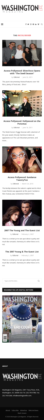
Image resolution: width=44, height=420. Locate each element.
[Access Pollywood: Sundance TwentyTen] (22, 159)
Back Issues (22, 413)
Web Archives (33, 410)
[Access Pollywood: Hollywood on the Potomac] (22, 103)
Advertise (23, 410)
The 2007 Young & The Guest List (22, 251)
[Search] (42, 24)
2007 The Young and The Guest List (22, 230)
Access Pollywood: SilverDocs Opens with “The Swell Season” (22, 72)
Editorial (17, 77)
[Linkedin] (35, 24)
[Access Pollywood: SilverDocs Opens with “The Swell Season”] (22, 53)
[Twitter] (28, 24)
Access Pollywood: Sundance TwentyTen (22, 178)
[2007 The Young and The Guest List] (22, 213)
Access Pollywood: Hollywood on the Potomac (22, 122)
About (8, 410)
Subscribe (15, 410)
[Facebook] (25, 24)
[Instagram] (30, 24)
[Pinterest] (33, 24)
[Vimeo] (38, 24)
